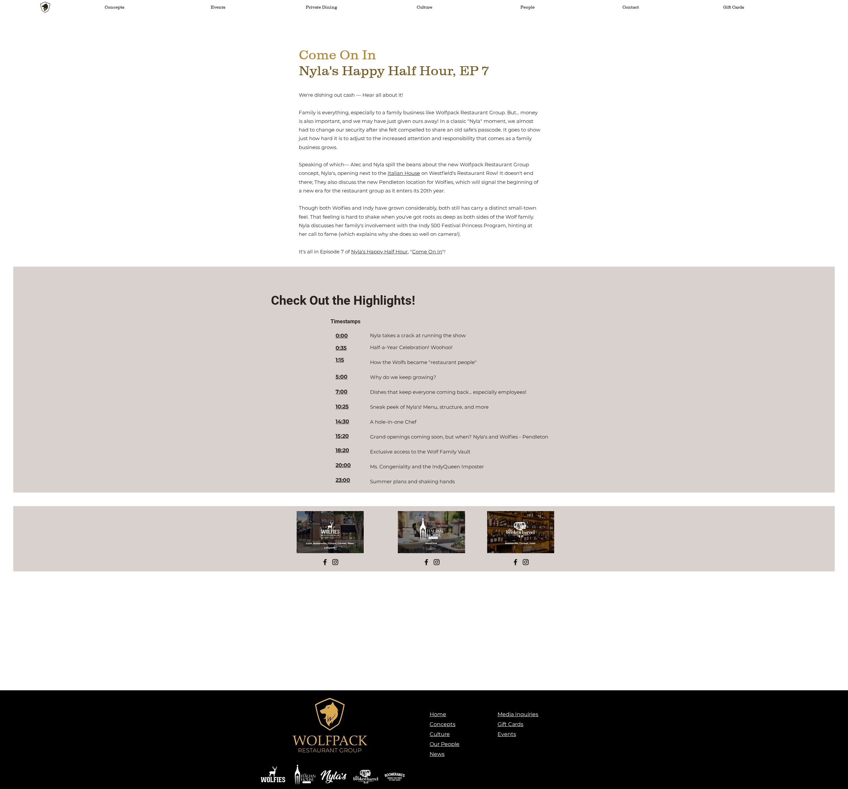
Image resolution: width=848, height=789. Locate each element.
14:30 (342, 421)
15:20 (342, 436)
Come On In (427, 251)
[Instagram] (335, 562)
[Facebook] (325, 562)
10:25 (342, 406)
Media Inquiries (518, 714)
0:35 (341, 348)
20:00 (343, 465)
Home (438, 714)
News (437, 754)
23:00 (343, 480)
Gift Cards (510, 724)
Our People (444, 744)
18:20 (342, 450)
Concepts (442, 724)
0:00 (342, 336)
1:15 (340, 360)
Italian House (404, 173)
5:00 (341, 377)
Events (507, 734)
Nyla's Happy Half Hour (379, 251)
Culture (440, 734)
